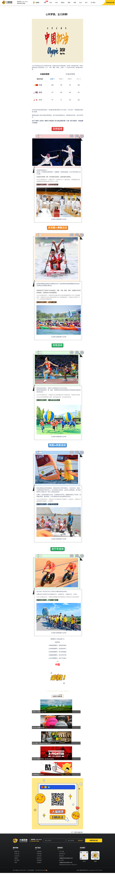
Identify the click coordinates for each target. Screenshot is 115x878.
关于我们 (93, 2)
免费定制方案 (94, 840)
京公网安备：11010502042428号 (37, 870)
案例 (69, 2)
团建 (45, 2)
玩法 (80, 2)
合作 (86, 2)
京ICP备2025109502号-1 (20, 870)
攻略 (75, 2)
